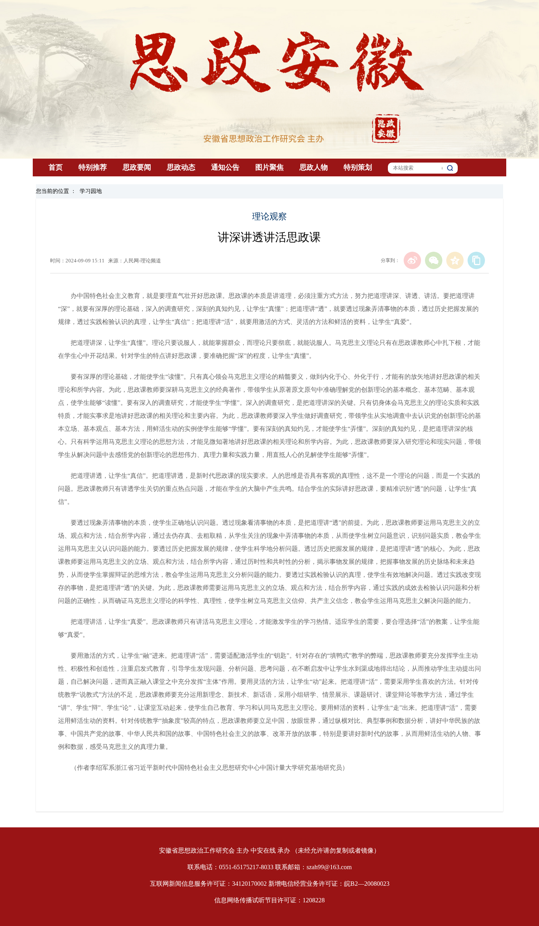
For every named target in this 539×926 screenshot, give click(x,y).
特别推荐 (93, 167)
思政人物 (313, 167)
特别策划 (358, 167)
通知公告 (225, 167)
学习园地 (91, 191)
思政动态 (181, 167)
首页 (56, 167)
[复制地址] (476, 260)
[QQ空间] (455, 260)
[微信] (433, 260)
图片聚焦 (269, 167)
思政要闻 (137, 167)
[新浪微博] (412, 260)
